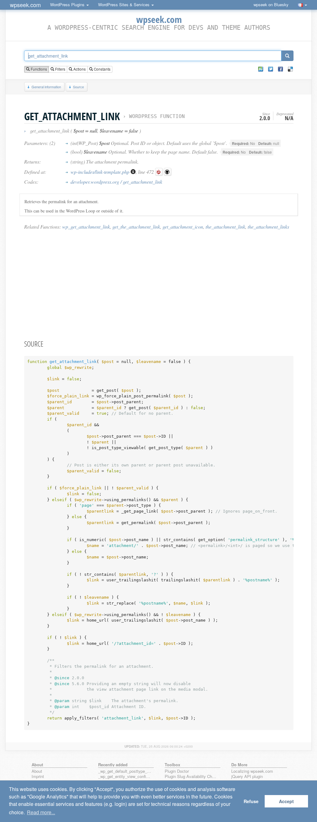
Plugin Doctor (177, 771)
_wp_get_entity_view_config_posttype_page (124, 776)
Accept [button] (286, 801)
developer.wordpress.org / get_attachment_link (116, 181)
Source (78, 86)
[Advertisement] (158, 284)
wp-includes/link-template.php (101, 171)
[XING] (260, 69)
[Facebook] (280, 69)
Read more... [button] (41, 812)
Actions (79, 69)
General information (46, 86)
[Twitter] (270, 69)
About (37, 771)
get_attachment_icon (183, 226)
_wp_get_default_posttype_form (124, 771)
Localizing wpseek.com (252, 771)
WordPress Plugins (68, 4)
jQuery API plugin (247, 776)
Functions (38, 69)
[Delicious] (290, 69)
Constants (102, 69)
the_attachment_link (225, 226)
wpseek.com (25, 5)
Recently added (113, 765)
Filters (59, 69)
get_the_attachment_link (136, 226)
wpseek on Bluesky (271, 4)
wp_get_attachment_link (86, 226)
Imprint (38, 776)
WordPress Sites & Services (124, 4)
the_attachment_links (268, 226)
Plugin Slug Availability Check (191, 776)
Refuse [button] (251, 801)
